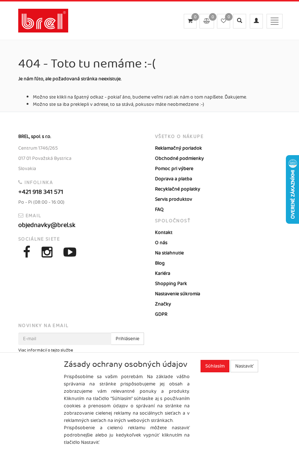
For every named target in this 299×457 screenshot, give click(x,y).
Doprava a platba (173, 179)
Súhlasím (215, 366)
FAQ (159, 210)
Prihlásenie (127, 339)
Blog (160, 263)
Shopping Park (171, 284)
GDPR (161, 314)
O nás (161, 243)
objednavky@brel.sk (46, 225)
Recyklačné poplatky (177, 189)
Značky (163, 304)
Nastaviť (244, 366)
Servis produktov (173, 199)
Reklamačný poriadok (178, 148)
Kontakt (163, 232)
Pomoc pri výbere (174, 169)
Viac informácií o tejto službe (45, 350)
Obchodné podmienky (179, 158)
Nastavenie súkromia (177, 294)
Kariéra (162, 273)
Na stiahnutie (169, 253)
